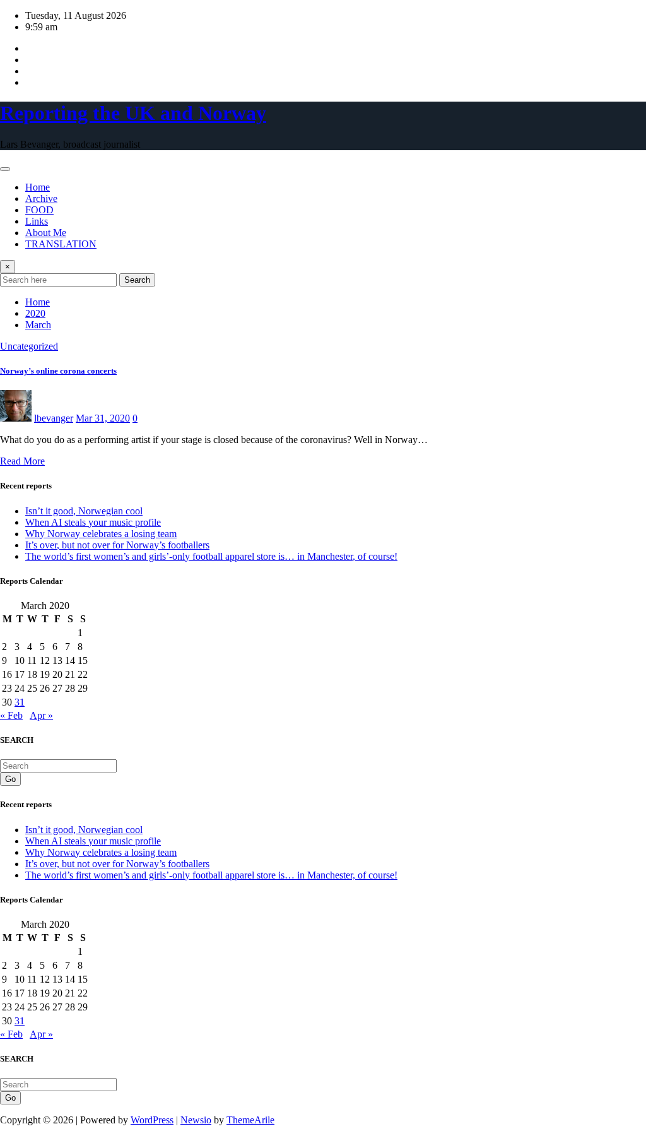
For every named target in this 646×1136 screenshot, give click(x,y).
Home (37, 187)
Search (137, 280)
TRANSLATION (61, 244)
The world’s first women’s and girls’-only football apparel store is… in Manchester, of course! (211, 556)
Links (36, 221)
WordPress (152, 1120)
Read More (22, 461)
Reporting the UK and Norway (133, 113)
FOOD (39, 209)
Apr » (41, 715)
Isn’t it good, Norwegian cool (84, 511)
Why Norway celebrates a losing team (101, 533)
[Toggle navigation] (5, 169)
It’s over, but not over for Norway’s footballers (117, 545)
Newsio (195, 1120)
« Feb (11, 715)
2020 (35, 313)
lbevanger (53, 418)
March (38, 324)
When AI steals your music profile (93, 522)
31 (20, 702)
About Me (45, 232)
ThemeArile (250, 1120)
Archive (41, 198)
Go (10, 779)
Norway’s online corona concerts (58, 371)
